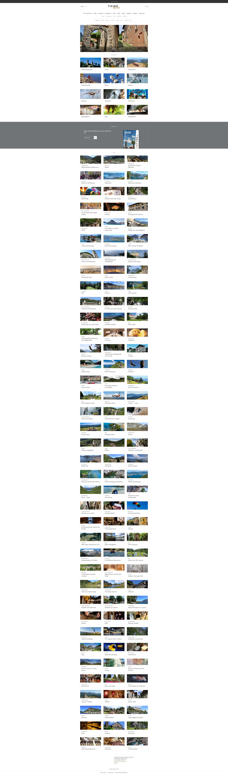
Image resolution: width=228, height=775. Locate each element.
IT (84, 6)
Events (103, 16)
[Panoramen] (137, 62)
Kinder (102, 20)
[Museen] (90, 94)
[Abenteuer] (113, 94)
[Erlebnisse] (137, 94)
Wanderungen (108, 13)
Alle (121, 20)
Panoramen (100, 13)
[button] (83, 38)
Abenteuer (128, 13)
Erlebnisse (135, 13)
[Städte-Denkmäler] (90, 62)
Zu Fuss (112, 20)
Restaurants (109, 16)
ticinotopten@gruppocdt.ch (120, 761)
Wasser (118, 13)
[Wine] (113, 110)
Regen (107, 20)
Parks (114, 13)
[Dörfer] (113, 62)
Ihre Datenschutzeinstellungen (121, 772)
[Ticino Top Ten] (114, 7)
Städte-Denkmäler (87, 13)
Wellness (124, 16)
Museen (123, 13)
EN (80, 6)
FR (85, 6)
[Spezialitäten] (90, 110)
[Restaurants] (137, 110)
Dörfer (95, 13)
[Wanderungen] (90, 78)
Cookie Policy (110, 772)
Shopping (119, 16)
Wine (114, 16)
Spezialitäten (142, 13)
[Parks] (113, 78)
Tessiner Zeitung (114, 1)
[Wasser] (137, 78)
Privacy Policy (103, 772)
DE (82, 6)
